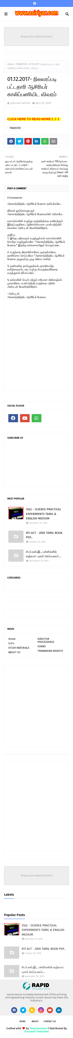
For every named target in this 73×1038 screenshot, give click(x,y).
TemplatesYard (38, 1028)
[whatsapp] (36, 418)
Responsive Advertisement (37, 36)
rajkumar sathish (20, 102)
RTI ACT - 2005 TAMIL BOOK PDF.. (44, 535)
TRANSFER (21, 64)
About (35, 1021)
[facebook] (34, 3)
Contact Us (50, 1021)
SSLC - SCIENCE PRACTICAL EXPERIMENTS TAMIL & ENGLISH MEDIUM (43, 513)
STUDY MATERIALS (18, 647)
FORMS (42, 646)
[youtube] (25, 418)
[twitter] (23, 1010)
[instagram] (41, 1010)
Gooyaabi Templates (36, 1031)
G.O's (11, 643)
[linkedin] (59, 1010)
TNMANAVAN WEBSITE (50, 650)
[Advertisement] (36, 706)
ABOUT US (14, 652)
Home (10, 64)
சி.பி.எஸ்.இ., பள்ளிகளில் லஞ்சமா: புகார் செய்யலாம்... (43, 554)
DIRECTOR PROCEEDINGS (46, 640)
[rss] (32, 1010)
